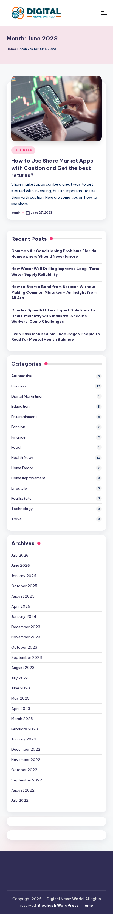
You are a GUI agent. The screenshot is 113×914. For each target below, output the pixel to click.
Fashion (18, 426)
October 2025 (24, 585)
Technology (22, 508)
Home (11, 49)
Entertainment (24, 416)
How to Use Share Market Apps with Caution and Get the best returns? (52, 168)
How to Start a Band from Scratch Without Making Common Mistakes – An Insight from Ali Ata (54, 292)
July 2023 (20, 677)
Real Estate (21, 498)
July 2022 (20, 800)
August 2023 (23, 667)
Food (16, 447)
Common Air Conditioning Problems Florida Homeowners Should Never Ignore (53, 253)
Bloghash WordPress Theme (65, 905)
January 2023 (23, 739)
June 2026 (20, 565)
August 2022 (23, 790)
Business (23, 150)
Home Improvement (28, 477)
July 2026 (20, 555)
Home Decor (22, 467)
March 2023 (22, 718)
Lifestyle (19, 488)
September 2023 (26, 657)
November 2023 (25, 636)
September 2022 (26, 780)
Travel (16, 518)
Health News (22, 457)
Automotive (21, 375)
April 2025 (20, 606)
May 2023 (20, 698)
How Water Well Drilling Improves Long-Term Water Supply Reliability (55, 271)
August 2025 (23, 596)
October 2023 (24, 647)
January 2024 (23, 616)
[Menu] (103, 12)
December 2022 (25, 749)
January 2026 (23, 575)
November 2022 (25, 759)
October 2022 (24, 769)
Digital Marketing (26, 396)
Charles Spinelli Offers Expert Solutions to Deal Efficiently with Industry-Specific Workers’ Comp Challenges (53, 316)
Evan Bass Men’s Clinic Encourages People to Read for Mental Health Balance (55, 336)
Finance (18, 437)
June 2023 (20, 688)
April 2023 (20, 708)
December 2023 (25, 626)
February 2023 (24, 729)
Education (20, 406)
